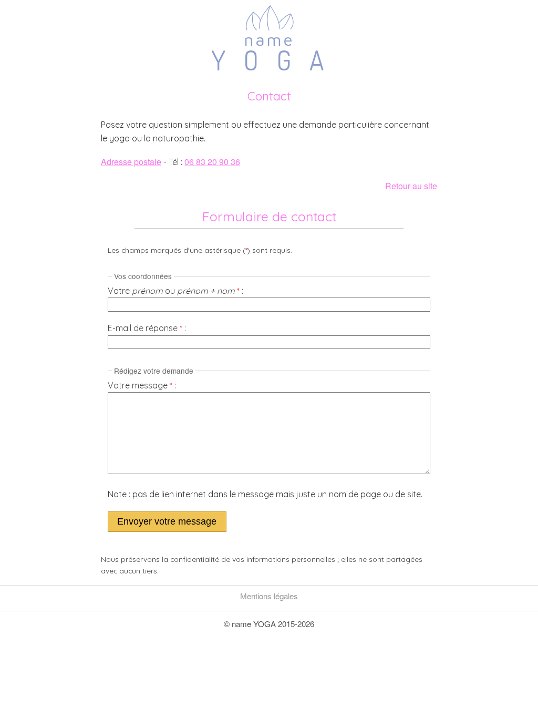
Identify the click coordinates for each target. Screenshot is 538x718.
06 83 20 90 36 (212, 162)
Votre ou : (175, 290)
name (269, 51)
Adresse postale (131, 162)
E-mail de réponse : (147, 328)
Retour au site (411, 186)
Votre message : (142, 385)
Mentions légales (269, 595)
